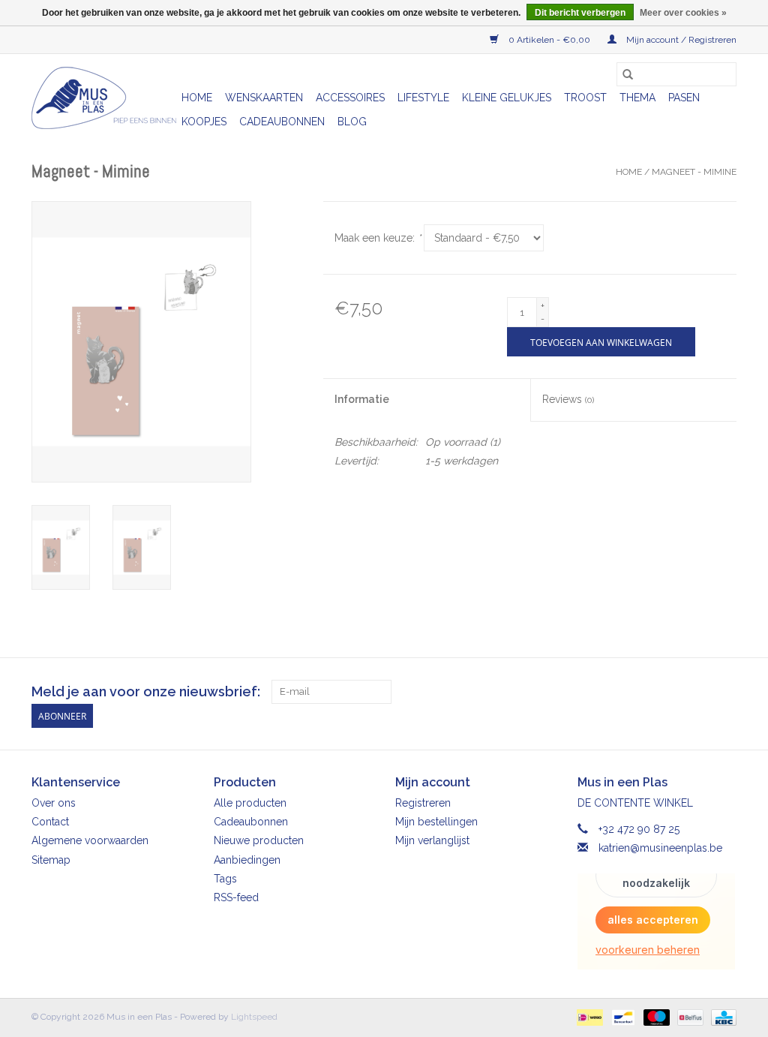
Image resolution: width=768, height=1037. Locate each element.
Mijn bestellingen (436, 822)
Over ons (54, 803)
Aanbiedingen (247, 860)
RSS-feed (236, 897)
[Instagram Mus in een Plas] (724, 692)
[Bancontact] (621, 1016)
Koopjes (204, 122)
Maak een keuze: (377, 238)
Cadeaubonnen (282, 122)
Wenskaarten (264, 98)
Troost (585, 98)
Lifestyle (423, 98)
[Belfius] (688, 1016)
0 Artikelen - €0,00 (549, 40)
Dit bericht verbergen (580, 13)
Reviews (568, 399)
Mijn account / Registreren (680, 40)
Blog (352, 122)
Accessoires (350, 98)
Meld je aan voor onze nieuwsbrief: (146, 691)
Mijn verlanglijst (432, 840)
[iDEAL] (588, 1016)
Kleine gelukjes (506, 98)
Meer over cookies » (683, 13)
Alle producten (250, 803)
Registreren (423, 803)
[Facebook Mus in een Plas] (698, 692)
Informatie (361, 399)
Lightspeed (254, 1016)
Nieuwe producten (259, 840)
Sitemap (51, 860)
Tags (225, 879)
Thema (638, 98)
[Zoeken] (627, 74)
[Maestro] (655, 1016)
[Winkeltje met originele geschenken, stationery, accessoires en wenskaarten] (104, 98)
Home (197, 98)
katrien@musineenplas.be (660, 848)
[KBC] (721, 1016)
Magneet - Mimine (694, 172)
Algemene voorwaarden (90, 840)
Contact (50, 822)
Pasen (684, 98)
